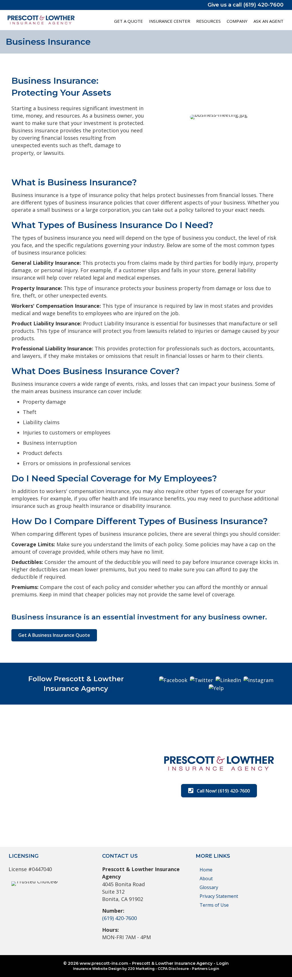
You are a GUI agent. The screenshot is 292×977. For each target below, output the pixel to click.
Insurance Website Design (97, 968)
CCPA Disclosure (173, 968)
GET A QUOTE (128, 21)
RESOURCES (208, 21)
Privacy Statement (219, 896)
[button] (54, 635)
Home (206, 870)
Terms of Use (214, 905)
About (206, 878)
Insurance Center (169, 21)
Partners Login (205, 968)
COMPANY (237, 21)
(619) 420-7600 (119, 918)
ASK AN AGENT (268, 21)
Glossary (209, 887)
